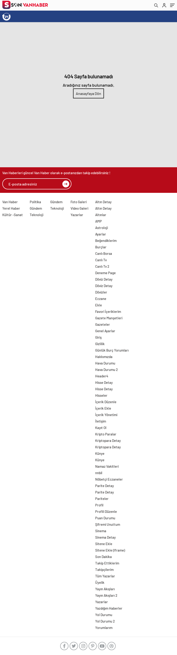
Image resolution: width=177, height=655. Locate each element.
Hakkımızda (103, 357)
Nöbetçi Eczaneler (109, 479)
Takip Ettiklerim (107, 563)
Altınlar (100, 215)
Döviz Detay (103, 279)
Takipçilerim (104, 569)
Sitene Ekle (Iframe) (110, 550)
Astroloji (101, 228)
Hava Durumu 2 (106, 369)
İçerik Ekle (103, 408)
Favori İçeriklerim (108, 311)
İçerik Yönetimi (106, 415)
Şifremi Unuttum (107, 524)
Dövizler (101, 292)
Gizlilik (100, 344)
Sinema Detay (105, 537)
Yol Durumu (103, 615)
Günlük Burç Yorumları (112, 350)
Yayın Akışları (105, 589)
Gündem (36, 208)
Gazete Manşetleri (108, 318)
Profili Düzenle (106, 511)
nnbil (98, 473)
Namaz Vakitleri (107, 466)
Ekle (98, 305)
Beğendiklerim (106, 240)
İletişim (100, 421)
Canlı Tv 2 (102, 266)
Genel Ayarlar (105, 331)
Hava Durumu (105, 363)
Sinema (100, 531)
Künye (99, 453)
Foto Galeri (79, 202)
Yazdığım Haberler (108, 608)
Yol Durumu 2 (105, 621)
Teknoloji (36, 215)
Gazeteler (102, 324)
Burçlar (100, 247)
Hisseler (101, 395)
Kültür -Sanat (12, 215)
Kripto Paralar (105, 434)
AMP (98, 221)
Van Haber (10, 202)
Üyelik (99, 582)
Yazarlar (77, 215)
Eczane (100, 299)
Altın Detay (103, 202)
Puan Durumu (105, 518)
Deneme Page (105, 273)
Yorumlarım (103, 628)
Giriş (98, 337)
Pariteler (102, 498)
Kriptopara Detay (108, 440)
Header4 (101, 376)
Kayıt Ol (100, 428)
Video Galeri (79, 208)
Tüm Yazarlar (105, 576)
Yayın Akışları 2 (106, 595)
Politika (35, 202)
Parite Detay (104, 486)
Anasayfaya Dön (88, 93)
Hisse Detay (104, 382)
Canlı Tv (101, 260)
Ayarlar (100, 234)
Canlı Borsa (103, 253)
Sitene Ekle (103, 544)
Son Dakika (103, 557)
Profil (99, 505)
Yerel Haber (11, 208)
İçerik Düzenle (105, 402)
